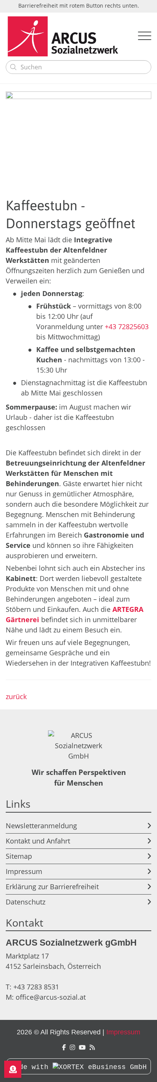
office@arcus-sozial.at (51, 997)
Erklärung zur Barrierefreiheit (52, 886)
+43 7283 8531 (36, 986)
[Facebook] (64, 1047)
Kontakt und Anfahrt (38, 840)
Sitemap (19, 856)
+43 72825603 (127, 326)
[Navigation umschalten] (144, 36)
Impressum (24, 871)
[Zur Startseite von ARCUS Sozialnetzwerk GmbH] (66, 36)
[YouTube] (82, 1047)
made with (32, 1067)
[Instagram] (72, 1047)
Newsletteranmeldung (41, 825)
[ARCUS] (92, 1047)
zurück (16, 696)
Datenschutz (25, 901)
